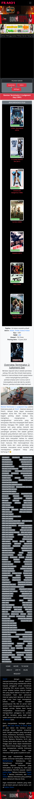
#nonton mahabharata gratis (10, 636)
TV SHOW (24, 666)
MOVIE (16, 666)
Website (7, 720)
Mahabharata (7, 761)
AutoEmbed (11, 85)
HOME (8, 666)
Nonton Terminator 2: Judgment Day (14, 407)
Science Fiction (25, 330)
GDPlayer (16, 89)
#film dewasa (6, 505)
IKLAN (25, 670)
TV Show (24, 726)
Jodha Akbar (7, 772)
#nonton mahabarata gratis (24, 634)
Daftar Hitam (9, 787)
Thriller (17, 330)
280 (19, 335)
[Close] (18, 12)
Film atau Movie (13, 726)
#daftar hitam (6, 478)
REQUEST (17, 674)
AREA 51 (9, 670)
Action (12, 330)
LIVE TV (17, 670)
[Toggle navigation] (30, 3)
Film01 (17, 409)
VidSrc (22, 85)
